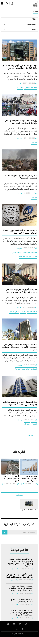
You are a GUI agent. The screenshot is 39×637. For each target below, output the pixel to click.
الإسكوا (20, 87)
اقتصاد (34, 142)
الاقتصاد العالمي (31, 87)
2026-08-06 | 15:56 (25, 593)
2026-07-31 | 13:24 (25, 569)
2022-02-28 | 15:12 (30, 484)
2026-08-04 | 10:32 (25, 580)
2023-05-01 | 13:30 (29, 248)
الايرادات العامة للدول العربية (26, 369)
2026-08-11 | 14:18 (25, 618)
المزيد (30, 436)
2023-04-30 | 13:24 (29, 307)
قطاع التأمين (14, 312)
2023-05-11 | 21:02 (29, 193)
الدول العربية (32, 312)
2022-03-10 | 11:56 (29, 420)
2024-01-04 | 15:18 (29, 138)
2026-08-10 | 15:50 (25, 604)
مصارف (27, 424)
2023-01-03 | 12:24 (29, 365)
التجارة (22, 312)
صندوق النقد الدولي (30, 252)
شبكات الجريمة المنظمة (28, 257)
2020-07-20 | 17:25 (11, 484)
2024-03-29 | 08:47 (29, 83)
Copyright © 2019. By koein (19, 634)
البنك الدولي (16, 252)
